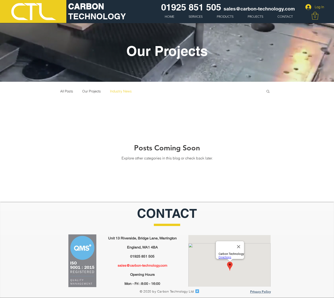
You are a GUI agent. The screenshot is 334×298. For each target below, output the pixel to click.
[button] (315, 16)
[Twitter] (197, 291)
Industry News (121, 91)
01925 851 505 (191, 7)
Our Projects (91, 91)
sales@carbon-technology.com (142, 265)
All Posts (66, 91)
